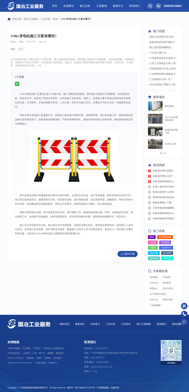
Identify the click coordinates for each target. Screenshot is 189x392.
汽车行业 (154, 283)
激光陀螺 (154, 258)
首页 (54, 5)
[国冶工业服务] (26, 5)
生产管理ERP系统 (158, 294)
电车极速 (154, 277)
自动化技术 (166, 248)
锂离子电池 (168, 300)
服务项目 (80, 324)
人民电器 (57, 358)
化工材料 (167, 253)
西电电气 (53, 363)
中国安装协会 (14, 353)
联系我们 (134, 5)
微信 (152, 237)
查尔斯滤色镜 (165, 237)
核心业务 (85, 5)
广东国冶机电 (40, 363)
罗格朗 (47, 358)
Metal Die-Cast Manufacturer (20, 363)
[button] (160, 153)
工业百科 (126, 324)
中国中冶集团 (14, 348)
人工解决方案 (127, 254)
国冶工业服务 (31, 19)
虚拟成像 (154, 253)
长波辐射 (165, 242)
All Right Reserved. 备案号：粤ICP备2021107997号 (72, 388)
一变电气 (26, 353)
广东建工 (37, 348)
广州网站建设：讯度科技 (107, 388)
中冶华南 (26, 348)
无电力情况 (168, 288)
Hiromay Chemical (15, 358)
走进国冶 (68, 5)
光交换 (153, 242)
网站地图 (176, 324)
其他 (55, 19)
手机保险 (167, 277)
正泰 (35, 353)
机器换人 (154, 288)
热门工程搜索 (144, 324)
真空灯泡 (167, 258)
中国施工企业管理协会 (53, 348)
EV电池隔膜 (155, 305)
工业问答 (45, 19)
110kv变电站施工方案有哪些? (76, 19)
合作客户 (95, 324)
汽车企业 (154, 300)
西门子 (42, 353)
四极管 (153, 248)
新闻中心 (118, 5)
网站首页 (64, 324)
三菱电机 (30, 358)
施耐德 (50, 353)
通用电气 (60, 353)
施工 (21, 49)
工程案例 (101, 5)
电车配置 (167, 283)
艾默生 (39, 358)
